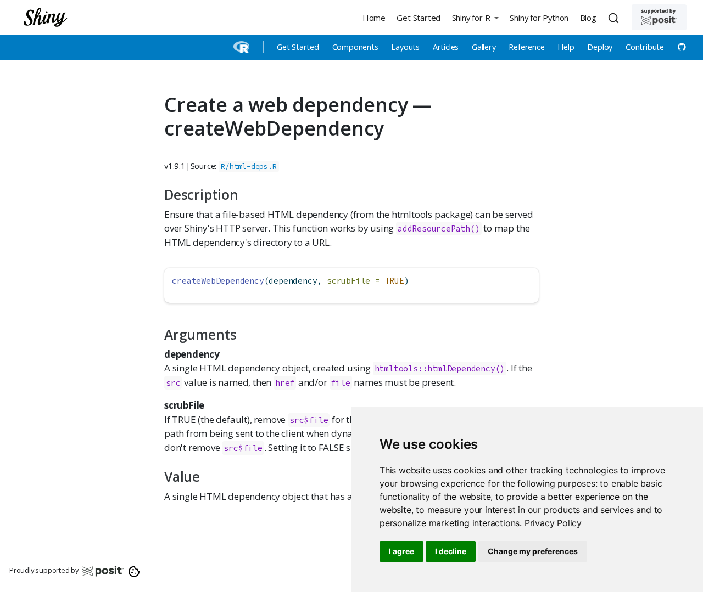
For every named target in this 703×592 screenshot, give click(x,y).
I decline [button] (450, 551)
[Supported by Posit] (659, 17)
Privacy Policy (553, 522)
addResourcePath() (439, 228)
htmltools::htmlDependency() (440, 368)
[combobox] (615, 17)
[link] (553, 522)
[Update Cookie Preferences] (134, 571)
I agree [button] (401, 551)
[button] (475, 17)
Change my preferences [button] (533, 551)
